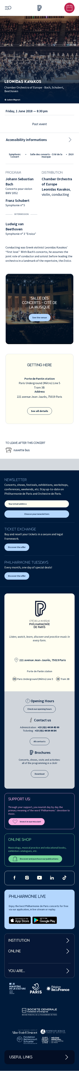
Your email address (17, 503)
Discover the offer (17, 547)
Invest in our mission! (30, 821)
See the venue (39, 317)
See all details (39, 411)
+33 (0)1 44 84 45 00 (48, 727)
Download (39, 773)
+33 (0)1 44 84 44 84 (45, 730)
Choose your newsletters (36, 514)
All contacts (40, 741)
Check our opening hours (39, 709)
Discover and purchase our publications (39, 858)
